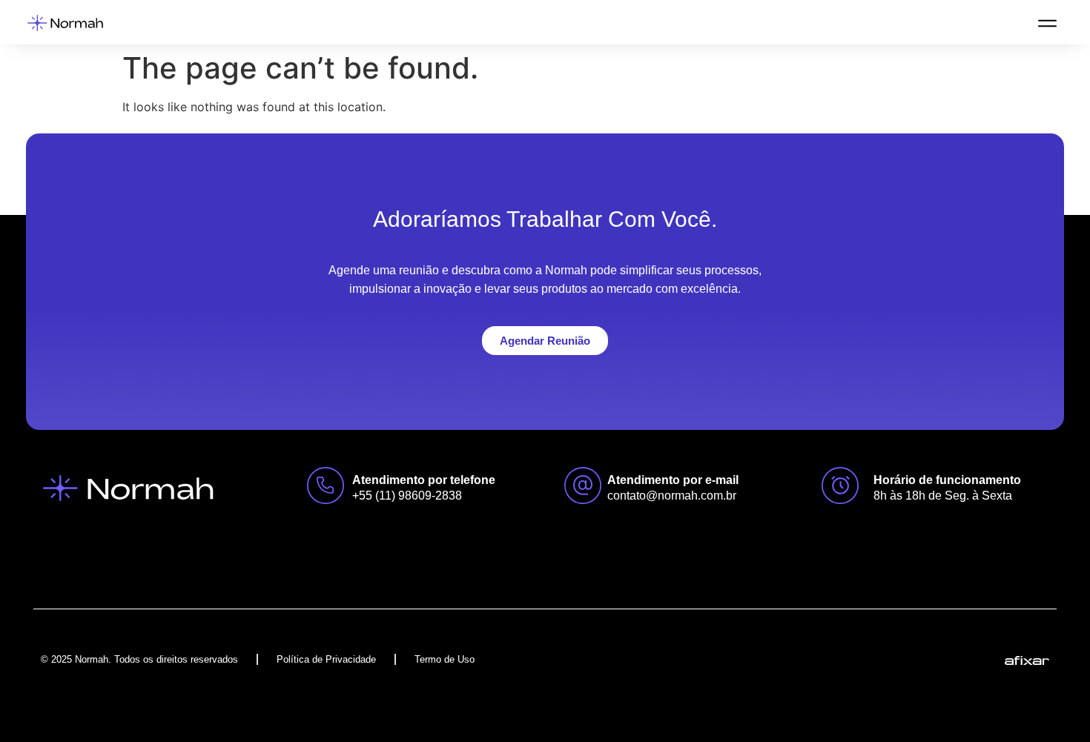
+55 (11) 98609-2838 (407, 495)
